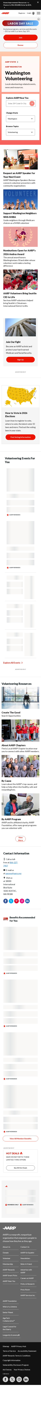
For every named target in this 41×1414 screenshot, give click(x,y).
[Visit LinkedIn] (26, 1379)
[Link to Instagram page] (19, 1379)
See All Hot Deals (20, 1168)
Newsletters (25, 1258)
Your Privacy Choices (22, 1369)
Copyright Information (11, 1360)
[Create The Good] (20, 698)
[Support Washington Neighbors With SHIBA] (20, 199)
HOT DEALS (12, 1153)
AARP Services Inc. (27, 1295)
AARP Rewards (9, 1270)
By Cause (6, 780)
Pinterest (16, 901)
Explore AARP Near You (17, 98)
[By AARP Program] (20, 804)
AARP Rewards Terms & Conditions (16, 1355)
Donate (6, 1252)
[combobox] (21, 103)
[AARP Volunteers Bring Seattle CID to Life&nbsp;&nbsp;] (20, 279)
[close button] (38, 19)
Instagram (22, 901)
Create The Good (11, 712)
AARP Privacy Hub (18, 1346)
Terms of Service (9, 1351)
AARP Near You (9, 1281)
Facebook (5, 901)
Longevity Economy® (11, 1335)
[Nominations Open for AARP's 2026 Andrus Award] (20, 237)
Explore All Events (11, 662)
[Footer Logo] (20, 1228)
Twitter (11, 901)
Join (20, 37)
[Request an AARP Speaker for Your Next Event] (20, 159)
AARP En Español (27, 1252)
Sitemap (6, 1346)
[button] (38, 13)
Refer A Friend (26, 1264)
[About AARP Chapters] (20, 730)
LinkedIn (27, 901)
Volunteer (6, 1258)
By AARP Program (11, 819)
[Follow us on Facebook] (5, 1379)
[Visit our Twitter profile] (12, 1379)
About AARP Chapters (14, 745)
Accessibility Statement (27, 1351)
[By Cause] (20, 766)
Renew (20, 45)
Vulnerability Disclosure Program (16, 1365)
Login (29, 13)
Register (22, 13)
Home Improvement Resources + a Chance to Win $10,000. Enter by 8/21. (17, 4)
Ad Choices (7, 1369)
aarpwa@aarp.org (13, 873)
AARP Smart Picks (10, 1275)
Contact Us (24, 1247)
